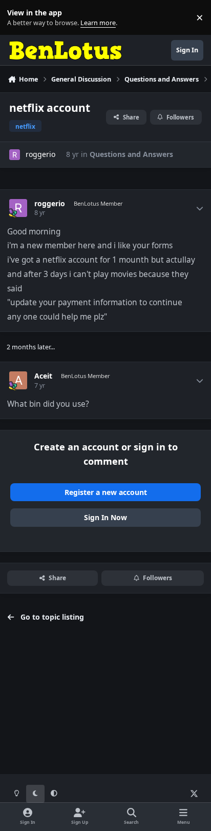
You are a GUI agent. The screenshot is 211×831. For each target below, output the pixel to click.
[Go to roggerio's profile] (14, 154)
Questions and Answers (131, 154)
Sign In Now (105, 517)
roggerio (40, 154)
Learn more (19, 18)
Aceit (43, 376)
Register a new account (106, 492)
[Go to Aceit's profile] (18, 380)
